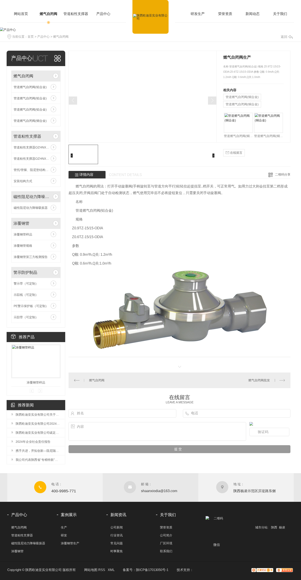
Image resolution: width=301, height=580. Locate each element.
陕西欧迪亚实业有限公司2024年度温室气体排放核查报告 (38, 423)
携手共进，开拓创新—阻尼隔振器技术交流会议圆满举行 (38, 450)
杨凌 (282, 527)
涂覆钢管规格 (23, 245)
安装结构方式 (23, 181)
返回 (284, 37)
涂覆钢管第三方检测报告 (31, 257)
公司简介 (166, 535)
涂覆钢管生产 (70, 543)
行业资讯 (116, 535)
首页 (31, 36)
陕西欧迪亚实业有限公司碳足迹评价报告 (38, 432)
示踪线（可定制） (26, 294)
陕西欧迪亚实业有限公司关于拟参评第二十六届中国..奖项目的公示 (38, 414)
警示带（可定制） (26, 283)
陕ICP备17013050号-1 (152, 570)
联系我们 (166, 551)
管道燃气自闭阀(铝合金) (30, 87)
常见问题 (116, 543)
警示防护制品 (25, 272)
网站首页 (21, 14)
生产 (64, 527)
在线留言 (235, 152)
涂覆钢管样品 (23, 234)
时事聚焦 (116, 551)
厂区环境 (166, 543)
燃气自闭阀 (48, 14)
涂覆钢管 (21, 223)
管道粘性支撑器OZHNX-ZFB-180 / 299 (36, 158)
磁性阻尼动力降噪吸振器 (32, 197)
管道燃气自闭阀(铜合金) (30, 120)
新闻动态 (252, 14)
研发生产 (198, 14)
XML (111, 570)
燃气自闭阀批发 (259, 380)
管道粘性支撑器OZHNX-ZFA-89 (36, 147)
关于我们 (280, 14)
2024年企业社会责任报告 (33, 441)
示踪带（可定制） (26, 317)
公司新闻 (116, 527)
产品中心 (103, 14)
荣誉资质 (225, 14)
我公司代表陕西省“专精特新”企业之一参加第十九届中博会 (38, 459)
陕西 (274, 527)
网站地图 (90, 570)
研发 (64, 535)
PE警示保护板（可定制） (31, 306)
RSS (101, 570)
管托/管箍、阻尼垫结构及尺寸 (34, 170)
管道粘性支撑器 (75, 14)
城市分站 (261, 527)
